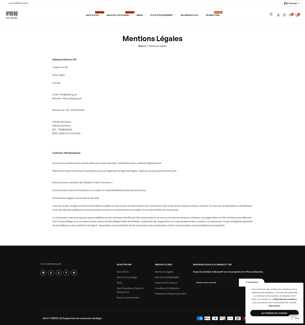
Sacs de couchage (127, 277)
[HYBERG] (12, 15)
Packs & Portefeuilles (128, 297)
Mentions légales (164, 271)
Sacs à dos (123, 271)
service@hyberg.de (51, 263)
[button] (292, 3)
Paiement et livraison (166, 282)
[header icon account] (278, 15)
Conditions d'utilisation (167, 288)
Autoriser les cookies (274, 313)
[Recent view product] (284, 15)
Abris (119, 282)
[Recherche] (271, 14)
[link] (119, 15)
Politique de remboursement (170, 293)
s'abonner (252, 282)
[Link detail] (43, 273)
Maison (142, 46)
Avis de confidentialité (167, 277)
